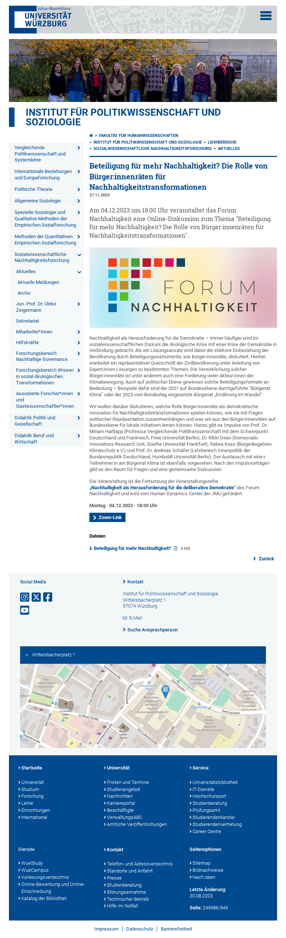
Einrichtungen (35, 810)
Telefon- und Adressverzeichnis (140, 864)
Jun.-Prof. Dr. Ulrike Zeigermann (36, 307)
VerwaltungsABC (124, 817)
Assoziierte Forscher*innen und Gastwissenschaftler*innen (45, 400)
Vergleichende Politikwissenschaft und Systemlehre (40, 154)
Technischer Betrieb (128, 899)
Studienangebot (123, 789)
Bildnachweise (208, 870)
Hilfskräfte (27, 342)
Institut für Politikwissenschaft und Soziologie (123, 117)
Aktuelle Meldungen (38, 282)
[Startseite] (91, 135)
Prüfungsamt (206, 810)
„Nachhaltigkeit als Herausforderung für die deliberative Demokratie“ (162, 487)
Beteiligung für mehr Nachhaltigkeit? (133, 548)
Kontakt (135, 582)
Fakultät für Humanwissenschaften (138, 135)
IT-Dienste (203, 789)
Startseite (31, 768)
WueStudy (32, 863)
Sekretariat (27, 321)
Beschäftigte (120, 810)
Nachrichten (120, 796)
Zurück (266, 558)
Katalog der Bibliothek (44, 898)
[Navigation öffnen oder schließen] (265, 15)
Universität (32, 782)
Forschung (32, 796)
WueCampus (35, 870)
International (34, 817)
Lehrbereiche (222, 142)
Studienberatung (210, 803)
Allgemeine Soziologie (38, 201)
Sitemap (201, 863)
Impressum (106, 929)
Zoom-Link (110, 517)
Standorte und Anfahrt (130, 871)
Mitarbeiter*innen (34, 331)
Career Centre (207, 831)
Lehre (27, 803)
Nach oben (204, 877)
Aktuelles (26, 271)
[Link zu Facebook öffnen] (48, 597)
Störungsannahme (126, 892)
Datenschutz (139, 929)
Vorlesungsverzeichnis (45, 877)
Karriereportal (121, 803)
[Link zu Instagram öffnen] (25, 597)
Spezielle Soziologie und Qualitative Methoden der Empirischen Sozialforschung (45, 218)
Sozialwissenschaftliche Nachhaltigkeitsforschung (42, 257)
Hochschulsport (209, 796)
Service (201, 768)
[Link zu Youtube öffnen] (25, 610)
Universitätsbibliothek (215, 782)
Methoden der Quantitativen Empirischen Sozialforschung (45, 240)
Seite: (195, 907)
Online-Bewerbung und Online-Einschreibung (53, 887)
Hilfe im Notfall (122, 906)
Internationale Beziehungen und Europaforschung (43, 174)
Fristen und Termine (128, 782)
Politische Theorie (34, 189)
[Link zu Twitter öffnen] (37, 597)
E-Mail (135, 618)
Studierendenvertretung (217, 824)
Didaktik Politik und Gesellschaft (35, 421)
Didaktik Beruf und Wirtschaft (34, 439)
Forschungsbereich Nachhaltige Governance (42, 356)
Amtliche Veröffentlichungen (137, 824)
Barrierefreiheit (176, 929)
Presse (114, 878)
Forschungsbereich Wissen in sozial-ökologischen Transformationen (45, 376)
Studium (30, 789)
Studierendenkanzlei (214, 817)
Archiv (24, 293)
